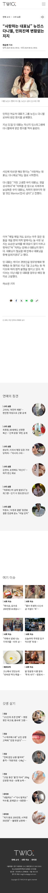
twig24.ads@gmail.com (28, 874)
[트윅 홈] (9, 4)
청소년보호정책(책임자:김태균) (21, 869)
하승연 (5, 44)
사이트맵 (33, 869)
